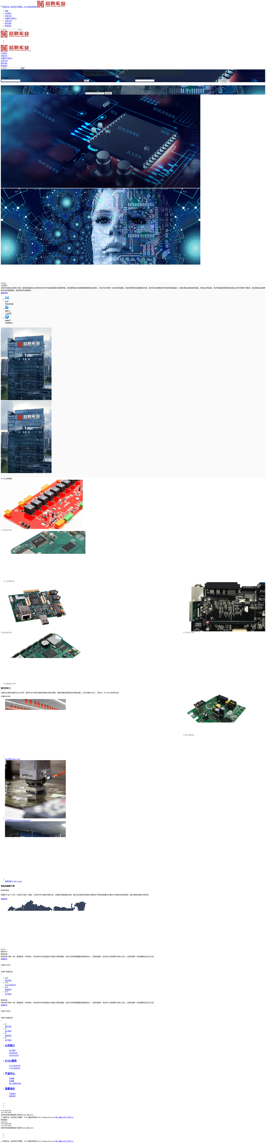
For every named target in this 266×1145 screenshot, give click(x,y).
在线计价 (8, 16)
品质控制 (13, 881)
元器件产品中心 (11, 18)
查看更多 (4, 899)
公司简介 (8, 13)
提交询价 (8, 23)
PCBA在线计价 (223, 80)
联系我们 (8, 26)
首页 (6, 11)
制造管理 (17, 820)
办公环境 (12, 759)
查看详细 (4, 293)
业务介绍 (8, 21)
